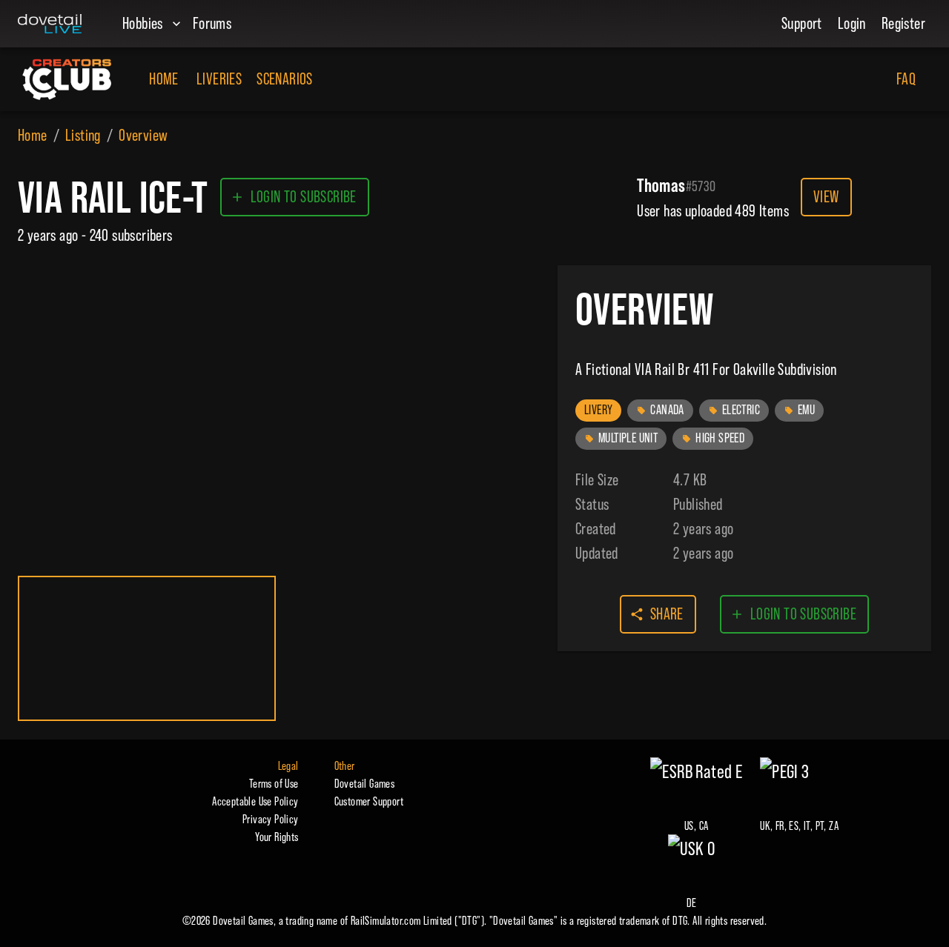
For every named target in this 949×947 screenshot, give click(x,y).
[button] (598, 410)
